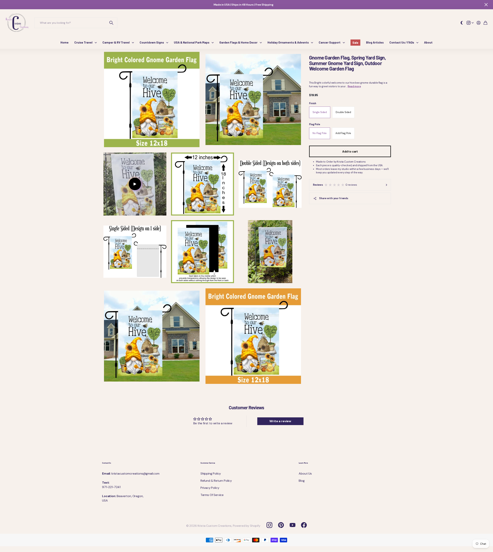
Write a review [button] (280, 421)
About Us (305, 473)
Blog (301, 481)
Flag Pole (314, 124)
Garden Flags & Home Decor (238, 42)
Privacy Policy (209, 488)
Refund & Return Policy (216, 481)
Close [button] (486, 4)
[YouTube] (292, 525)
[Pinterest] (281, 525)
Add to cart (350, 151)
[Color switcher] (462, 22)
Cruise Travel (83, 42)
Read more (354, 86)
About (428, 42)
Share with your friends (333, 198)
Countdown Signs (152, 42)
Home (64, 42)
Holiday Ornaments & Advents (288, 42)
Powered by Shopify (246, 526)
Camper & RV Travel (116, 42)
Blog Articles (375, 42)
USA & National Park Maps (191, 42)
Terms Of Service (212, 495)
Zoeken (111, 23)
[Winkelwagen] (485, 22)
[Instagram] (269, 525)
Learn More (303, 463)
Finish (312, 103)
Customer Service (207, 463)
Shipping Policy (210, 473)
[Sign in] (478, 22)
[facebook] (304, 525)
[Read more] (470, 22)
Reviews (335, 184)
